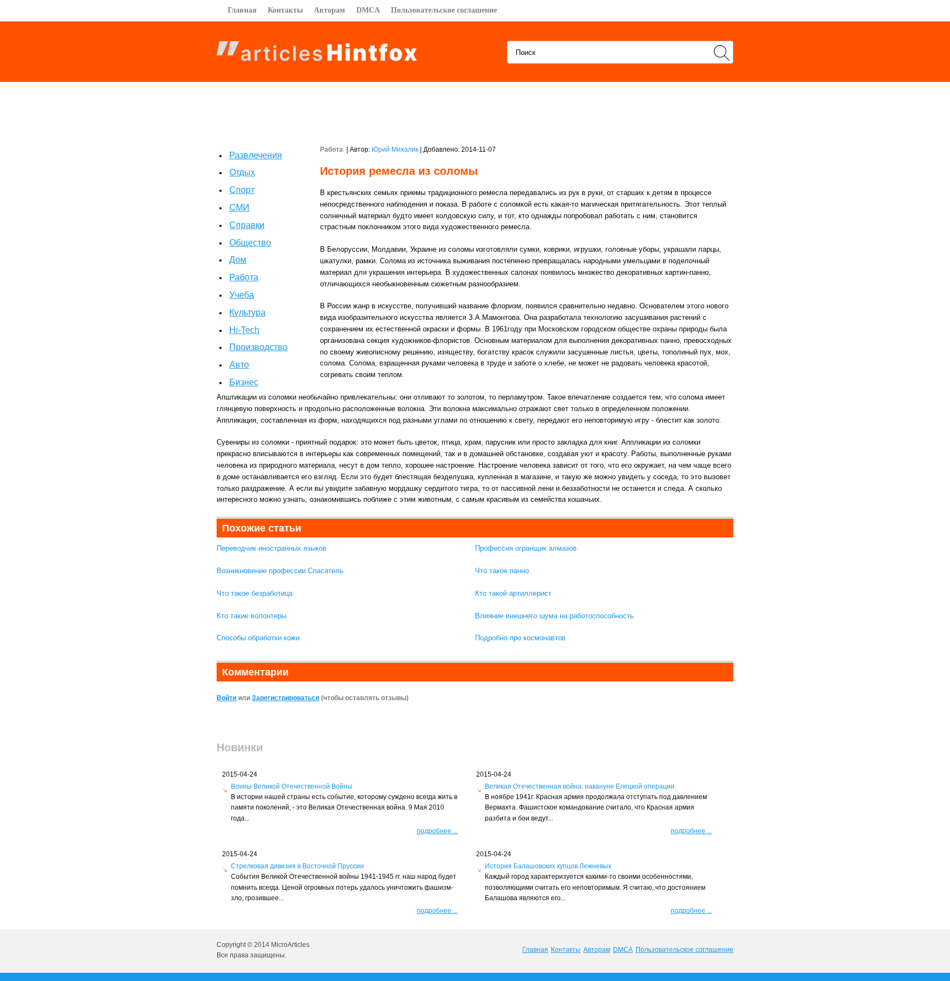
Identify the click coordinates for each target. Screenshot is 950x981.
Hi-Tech (244, 330)
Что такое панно (502, 571)
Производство (258, 347)
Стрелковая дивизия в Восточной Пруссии (297, 866)
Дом (237, 259)
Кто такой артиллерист (513, 593)
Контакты (285, 10)
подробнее (437, 831)
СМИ (239, 207)
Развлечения (255, 155)
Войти (226, 698)
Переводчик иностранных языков (272, 548)
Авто (239, 364)
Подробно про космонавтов (520, 638)
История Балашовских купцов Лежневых (548, 866)
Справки (246, 225)
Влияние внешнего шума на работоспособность (554, 616)
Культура (247, 312)
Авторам (329, 10)
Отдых (242, 172)
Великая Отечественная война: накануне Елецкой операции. (580, 786)
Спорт (242, 190)
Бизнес (243, 382)
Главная (242, 10)
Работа (243, 277)
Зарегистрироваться (285, 698)
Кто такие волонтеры (251, 616)
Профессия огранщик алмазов (526, 548)
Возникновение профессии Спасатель (280, 571)
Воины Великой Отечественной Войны (291, 786)
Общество (250, 242)
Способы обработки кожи (258, 638)
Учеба (241, 295)
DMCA (368, 10)
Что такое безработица (254, 593)
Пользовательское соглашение (444, 10)
